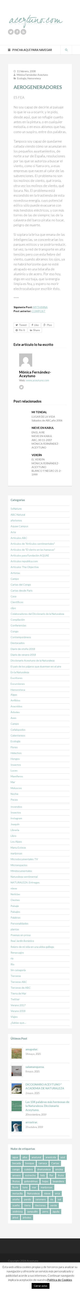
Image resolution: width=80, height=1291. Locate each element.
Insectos (16, 764)
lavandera (58, 1181)
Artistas (15, 573)
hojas (45, 1181)
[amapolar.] (17, 1053)
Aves (13, 717)
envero (16, 1175)
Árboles (15, 712)
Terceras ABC (19, 981)
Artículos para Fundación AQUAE (30, 555)
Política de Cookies (59, 1279)
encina (59, 1169)
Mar (13, 782)
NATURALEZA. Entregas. (25, 882)
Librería (15, 830)
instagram (16, 818)
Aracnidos (16, 706)
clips (13, 608)
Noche (14, 793)
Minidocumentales (21, 870)
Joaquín (15, 824)
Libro (13, 835)
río (51, 1199)
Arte (13, 532)
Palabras (15, 917)
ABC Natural (18, 514)
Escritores (17, 678)
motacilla (17, 1193)
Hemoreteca (34, 78)
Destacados (18, 642)
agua (15, 1157)
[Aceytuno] (36, 17)
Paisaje (15, 905)
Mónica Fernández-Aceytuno (32, 74)
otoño (16, 1199)
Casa (13, 596)
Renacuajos (17, 952)
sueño (16, 1205)
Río (12, 964)
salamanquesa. (34, 1066)
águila (56, 1211)
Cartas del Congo (21, 584)
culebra (28, 1169)
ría (12, 958)
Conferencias (18, 625)
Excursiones (18, 683)
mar (34, 1187)
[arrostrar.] (17, 1126)
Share (36, 330)
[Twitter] (11, 32)
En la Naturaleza (20, 672)
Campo (15, 578)
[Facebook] (17, 32)
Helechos (16, 753)
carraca (43, 1163)
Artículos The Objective (25, 567)
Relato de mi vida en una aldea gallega (32, 946)
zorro (45, 1211)
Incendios (16, 806)
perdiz (27, 1199)
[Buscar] (66, 49)
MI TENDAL (39, 412)
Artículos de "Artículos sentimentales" (33, 543)
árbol (15, 1217)
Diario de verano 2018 (23, 654)
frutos (16, 1181)
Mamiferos (17, 776)
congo (16, 1169)
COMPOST (38, 311)
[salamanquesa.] (17, 1071)
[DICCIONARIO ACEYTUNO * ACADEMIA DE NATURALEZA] (17, 1088)
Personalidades (19, 923)
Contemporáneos (21, 637)
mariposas (16, 853)
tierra (27, 1205)
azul (62, 1157)
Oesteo (15, 900)
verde (53, 1205)
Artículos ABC (19, 537)
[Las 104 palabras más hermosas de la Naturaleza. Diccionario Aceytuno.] (17, 1106)
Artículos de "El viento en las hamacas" (33, 549)
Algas (14, 694)
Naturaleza (33, 1193)
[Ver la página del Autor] (42, 360)
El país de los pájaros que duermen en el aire (36, 666)
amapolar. (31, 1049)
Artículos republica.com (24, 561)
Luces (14, 770)
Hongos (15, 758)
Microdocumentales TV (24, 859)
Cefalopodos (18, 729)
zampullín (32, 1211)
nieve (14, 888)
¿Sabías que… (18, 1022)
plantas (15, 929)
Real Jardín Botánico (22, 940)
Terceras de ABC (21, 987)
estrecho (30, 1175)
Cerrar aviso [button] (40, 1285)
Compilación (18, 619)
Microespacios (19, 865)
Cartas (55, 1163)
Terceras (16, 975)
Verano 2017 (18, 1005)
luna (25, 1187)
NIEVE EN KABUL (43, 427)
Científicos (17, 602)
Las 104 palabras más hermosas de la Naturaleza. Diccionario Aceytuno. (47, 1106)
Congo (14, 631)
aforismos (16, 520)
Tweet (23, 324)
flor (51, 1175)
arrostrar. (31, 1122)
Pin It (22, 330)
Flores (14, 747)
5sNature (16, 508)
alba (25, 1157)
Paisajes (15, 911)
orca (57, 1193)
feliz (42, 1175)
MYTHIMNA (40, 307)
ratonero (41, 1199)
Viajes (14, 1016)
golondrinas (31, 1181)
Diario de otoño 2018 (23, 648)
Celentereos (18, 735)
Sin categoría (18, 970)
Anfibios (15, 700)
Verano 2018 (18, 1011)
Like (36, 324)
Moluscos (16, 788)
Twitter (15, 999)
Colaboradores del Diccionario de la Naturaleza (37, 613)
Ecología (21, 78)
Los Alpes (16, 841)
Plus (49, 324)
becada (16, 1163)
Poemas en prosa (21, 935)
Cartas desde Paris (22, 590)
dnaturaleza (44, 1169)
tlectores (40, 1205)
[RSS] (23, 32)
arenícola (51, 1157)
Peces (14, 799)
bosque (29, 1163)
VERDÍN (37, 455)
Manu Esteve (18, 847)
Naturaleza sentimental (24, 876)
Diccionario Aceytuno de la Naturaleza (33, 660)
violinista (17, 1211)
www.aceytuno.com (37, 380)
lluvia (15, 1187)
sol (59, 1199)
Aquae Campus (19, 526)
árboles (27, 1217)
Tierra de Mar (18, 993)
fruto (61, 1175)
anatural (36, 1157)
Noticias (15, 894)
